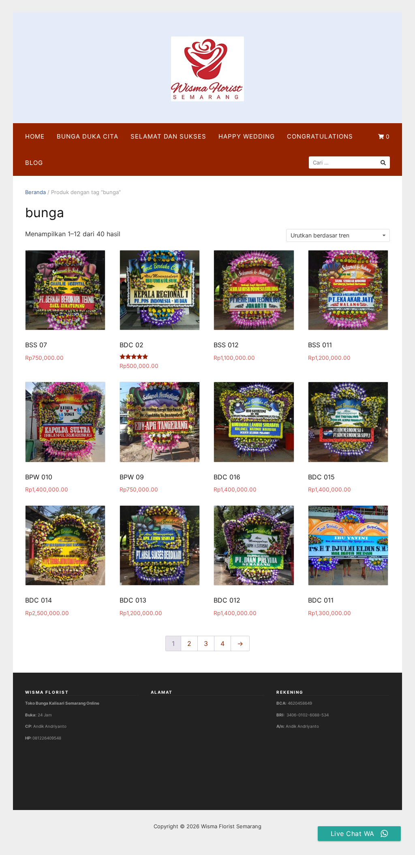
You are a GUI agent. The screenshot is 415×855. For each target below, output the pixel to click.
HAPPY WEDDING (246, 136)
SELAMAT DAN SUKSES (168, 136)
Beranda (35, 192)
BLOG (34, 163)
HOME (35, 136)
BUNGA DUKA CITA (87, 136)
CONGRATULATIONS (320, 136)
